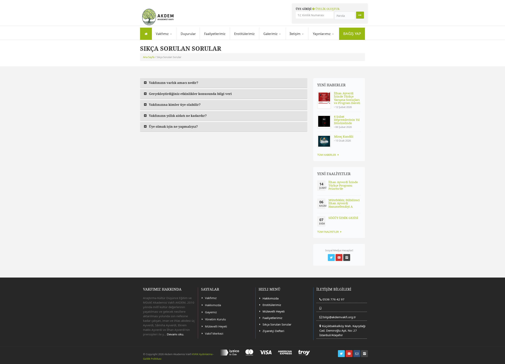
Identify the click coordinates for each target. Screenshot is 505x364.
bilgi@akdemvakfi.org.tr (339, 317)
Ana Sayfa (148, 57)
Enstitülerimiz (244, 34)
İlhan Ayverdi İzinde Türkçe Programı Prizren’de (343, 185)
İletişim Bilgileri (302, 39)
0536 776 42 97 (333, 299)
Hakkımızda (166, 39)
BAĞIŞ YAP (352, 33)
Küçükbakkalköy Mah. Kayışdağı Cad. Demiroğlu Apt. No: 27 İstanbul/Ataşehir (342, 330)
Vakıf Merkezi (214, 333)
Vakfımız (211, 298)
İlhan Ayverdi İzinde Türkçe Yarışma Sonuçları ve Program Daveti (347, 98)
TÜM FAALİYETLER (328, 232)
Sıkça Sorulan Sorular (277, 324)
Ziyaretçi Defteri (273, 331)
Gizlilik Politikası (152, 358)
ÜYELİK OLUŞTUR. (327, 9)
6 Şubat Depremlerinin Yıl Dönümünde (347, 119)
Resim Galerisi (274, 39)
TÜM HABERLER (326, 155)
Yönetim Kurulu (215, 319)
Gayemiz (211, 312)
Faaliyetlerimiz (214, 34)
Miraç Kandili (343, 136)
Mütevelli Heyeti (216, 326)
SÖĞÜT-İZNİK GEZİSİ (343, 218)
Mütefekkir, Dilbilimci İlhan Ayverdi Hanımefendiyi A (344, 203)
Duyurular (188, 34)
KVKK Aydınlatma (202, 354)
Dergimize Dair (324, 39)
